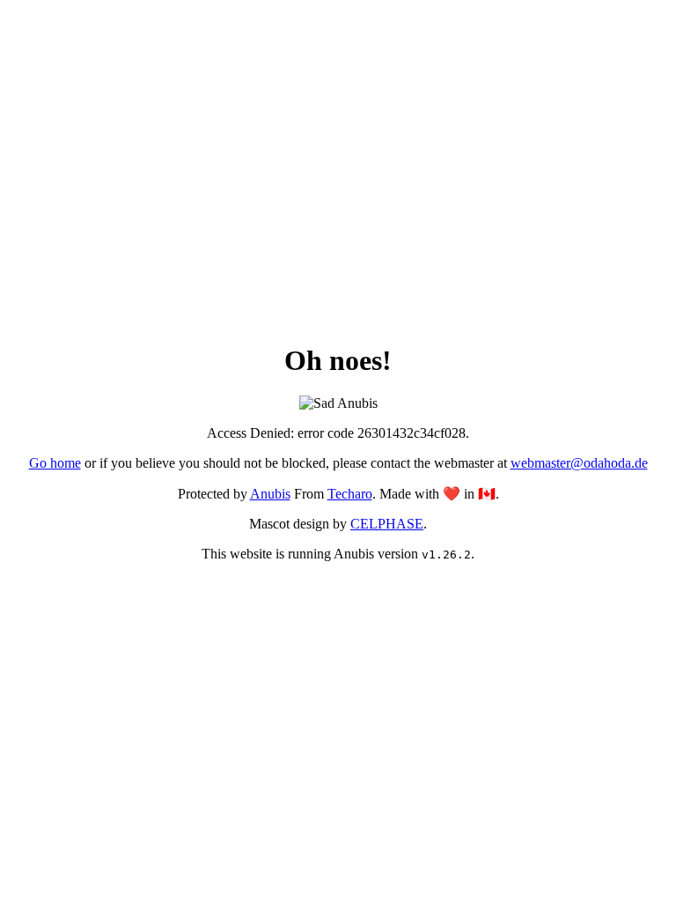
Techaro (349, 493)
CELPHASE (386, 523)
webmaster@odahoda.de (579, 462)
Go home (55, 462)
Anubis (270, 493)
